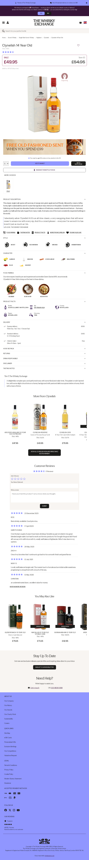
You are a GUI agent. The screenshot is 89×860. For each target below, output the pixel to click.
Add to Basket (40, 163)
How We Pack (8, 349)
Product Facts (9, 301)
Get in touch (34, 688)
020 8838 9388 (57, 688)
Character (7, 253)
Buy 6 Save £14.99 (78, 163)
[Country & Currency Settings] (85, 22)
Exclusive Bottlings (10, 747)
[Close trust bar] (86, 3)
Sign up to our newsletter (44, 667)
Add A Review (15, 476)
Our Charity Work (10, 714)
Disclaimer (7, 363)
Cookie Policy (8, 774)
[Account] (7, 22)
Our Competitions (10, 751)
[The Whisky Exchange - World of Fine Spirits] (44, 22)
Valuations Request (10, 755)
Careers (6, 723)
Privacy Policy (8, 770)
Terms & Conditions (10, 765)
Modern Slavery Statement (13, 779)
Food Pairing (8, 273)
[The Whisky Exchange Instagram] (14, 810)
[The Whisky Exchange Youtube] (18, 810)
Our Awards (8, 710)
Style (5, 238)
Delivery (6, 322)
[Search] (4, 31)
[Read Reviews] (13, 52)
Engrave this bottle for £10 (45, 170)
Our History (8, 705)
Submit (44, 506)
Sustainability (8, 719)
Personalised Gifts (10, 742)
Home (4, 37)
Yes (41, 13)
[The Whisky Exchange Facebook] (5, 810)
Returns (6, 353)
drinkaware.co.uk (49, 856)
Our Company (9, 701)
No (48, 13)
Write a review (15, 490)
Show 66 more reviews (17, 586)
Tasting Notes (9, 368)
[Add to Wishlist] (78, 45)
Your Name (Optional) (17, 482)
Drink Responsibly (10, 359)
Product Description (12, 199)
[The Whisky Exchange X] (10, 810)
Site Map (7, 733)
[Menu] (3, 22)
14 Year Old (39, 307)
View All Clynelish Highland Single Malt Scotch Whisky (44, 452)
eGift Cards (8, 738)
